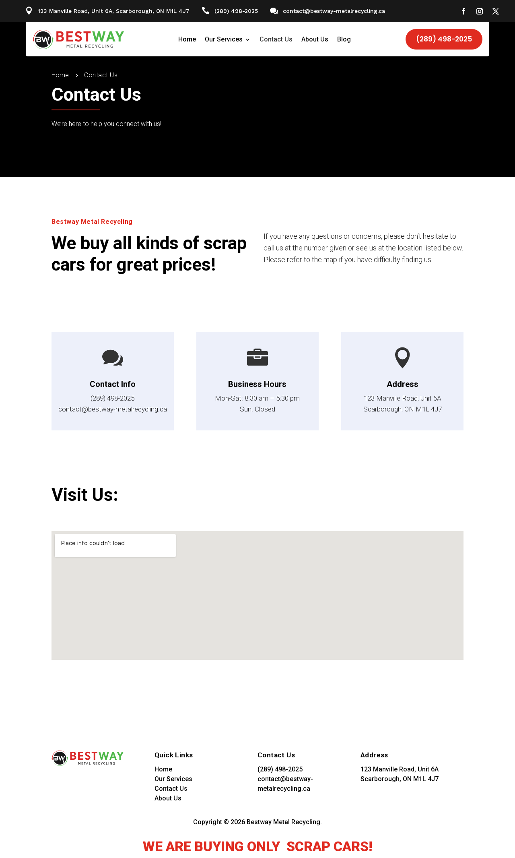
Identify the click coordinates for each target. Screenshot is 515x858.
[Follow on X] (495, 11)
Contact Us (276, 40)
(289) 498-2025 (236, 11)
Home (187, 40)
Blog (344, 40)
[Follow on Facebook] (463, 11)
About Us (314, 40)
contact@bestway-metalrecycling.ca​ (334, 11)
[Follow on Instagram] (479, 11)
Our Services (224, 40)
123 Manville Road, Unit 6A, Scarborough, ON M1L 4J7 (114, 11)
